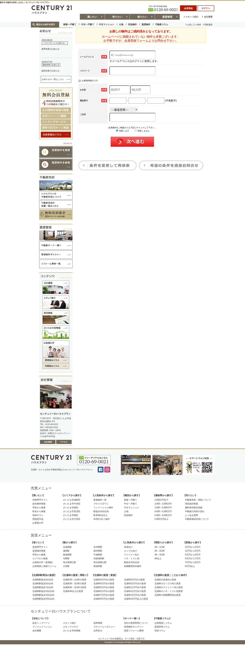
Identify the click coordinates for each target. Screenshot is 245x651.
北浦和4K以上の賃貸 (73, 591)
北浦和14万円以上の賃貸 (136, 599)
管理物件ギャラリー (134, 627)
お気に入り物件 (194, 24)
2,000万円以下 (161, 500)
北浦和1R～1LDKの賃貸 (74, 579)
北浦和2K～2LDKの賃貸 (74, 583)
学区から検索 (39, 507)
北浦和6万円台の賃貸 (104, 591)
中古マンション (106, 24)
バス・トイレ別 (131, 558)
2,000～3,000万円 (163, 503)
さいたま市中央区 (71, 503)
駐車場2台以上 (101, 515)
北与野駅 (98, 547)
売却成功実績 (191, 503)
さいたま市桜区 (70, 515)
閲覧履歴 (208, 24)
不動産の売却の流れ (194, 511)
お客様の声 (37, 523)
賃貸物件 (146, 24)
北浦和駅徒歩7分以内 (42, 587)
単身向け (128, 547)
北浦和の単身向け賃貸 (165, 579)
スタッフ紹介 (192, 16)
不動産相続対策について (197, 519)
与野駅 (66, 558)
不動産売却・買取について (198, 500)
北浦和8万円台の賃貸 (104, 599)
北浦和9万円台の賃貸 (134, 579)
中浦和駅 (98, 554)
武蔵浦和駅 (99, 558)
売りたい (117, 16)
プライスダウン (101, 503)
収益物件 (132, 24)
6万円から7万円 (192, 558)
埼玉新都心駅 (69, 562)
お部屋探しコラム (163, 623)
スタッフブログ (70, 627)
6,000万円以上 (161, 519)
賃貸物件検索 (39, 551)
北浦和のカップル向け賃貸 (167, 583)
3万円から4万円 (192, 547)
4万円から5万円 (192, 551)
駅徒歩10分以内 (101, 511)
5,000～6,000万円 (163, 515)
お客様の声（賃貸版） (43, 562)
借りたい (142, 16)
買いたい (92, 16)
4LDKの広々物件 (102, 519)
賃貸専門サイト (40, 547)
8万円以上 (190, 566)
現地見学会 (37, 519)
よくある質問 (191, 515)
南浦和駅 (67, 554)
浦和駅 (66, 551)
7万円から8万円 (192, 562)
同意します (124, 131)
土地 (121, 24)
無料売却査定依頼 (193, 507)
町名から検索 (39, 511)
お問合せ (98, 630)
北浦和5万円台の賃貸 (104, 587)
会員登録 (188, 8)
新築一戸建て (69, 24)
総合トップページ (41, 623)
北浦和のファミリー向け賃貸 (168, 587)
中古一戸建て (87, 24)
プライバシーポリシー (104, 627)
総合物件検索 (39, 503)
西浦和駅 (98, 566)
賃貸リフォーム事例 (134, 630)
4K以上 (158, 558)
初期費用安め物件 (132, 566)
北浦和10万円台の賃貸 (135, 583)
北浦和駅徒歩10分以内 (43, 591)
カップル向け (130, 551)
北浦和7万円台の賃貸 (104, 595)
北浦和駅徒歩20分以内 (43, 599)
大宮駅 (66, 566)
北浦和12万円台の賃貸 (135, 591)
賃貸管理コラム (162, 627)
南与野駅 (98, 551)
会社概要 (208, 16)
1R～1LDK (159, 547)
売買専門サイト (40, 500)
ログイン (206, 8)
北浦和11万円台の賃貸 (135, 587)
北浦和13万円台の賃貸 (135, 595)
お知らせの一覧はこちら (53, 79)
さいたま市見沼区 (71, 511)
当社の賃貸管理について (136, 623)
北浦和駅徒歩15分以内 (43, 595)
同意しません (143, 131)
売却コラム (159, 630)
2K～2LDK (159, 551)
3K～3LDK (159, 554)
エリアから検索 (40, 558)
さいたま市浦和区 (71, 500)
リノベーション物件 (103, 507)
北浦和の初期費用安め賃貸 (167, 595)
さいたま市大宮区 (71, 519)
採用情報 (98, 623)
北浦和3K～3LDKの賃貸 (74, 587)
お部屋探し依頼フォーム (44, 566)
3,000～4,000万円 (163, 507)
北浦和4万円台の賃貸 (104, 583)
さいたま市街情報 (71, 630)
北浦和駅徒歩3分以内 (42, 579)
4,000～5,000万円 (163, 511)
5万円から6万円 (192, 554)
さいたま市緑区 (70, 507)
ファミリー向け (131, 554)
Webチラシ (37, 515)
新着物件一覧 (100, 500)
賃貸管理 (167, 16)
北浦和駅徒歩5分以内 (42, 583)
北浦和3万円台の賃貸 (104, 579)
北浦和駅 (67, 547)
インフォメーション (42, 627)
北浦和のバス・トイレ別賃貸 (168, 591)
